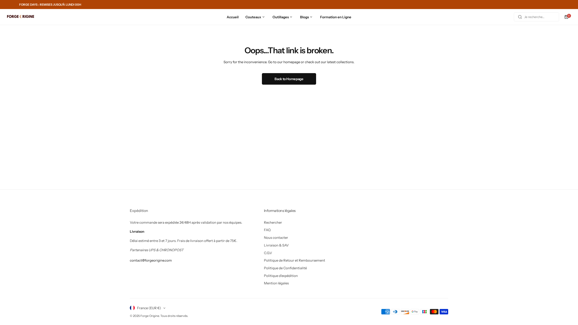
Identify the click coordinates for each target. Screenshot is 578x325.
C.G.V (268, 253)
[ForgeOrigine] (20, 17)
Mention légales (276, 283)
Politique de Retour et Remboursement (294, 260)
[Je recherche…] (520, 16)
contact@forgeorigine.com (151, 260)
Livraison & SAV (276, 245)
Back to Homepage (289, 79)
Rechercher (273, 222)
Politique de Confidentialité (285, 268)
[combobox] (536, 16)
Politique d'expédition (281, 276)
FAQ (267, 230)
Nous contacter (276, 237)
